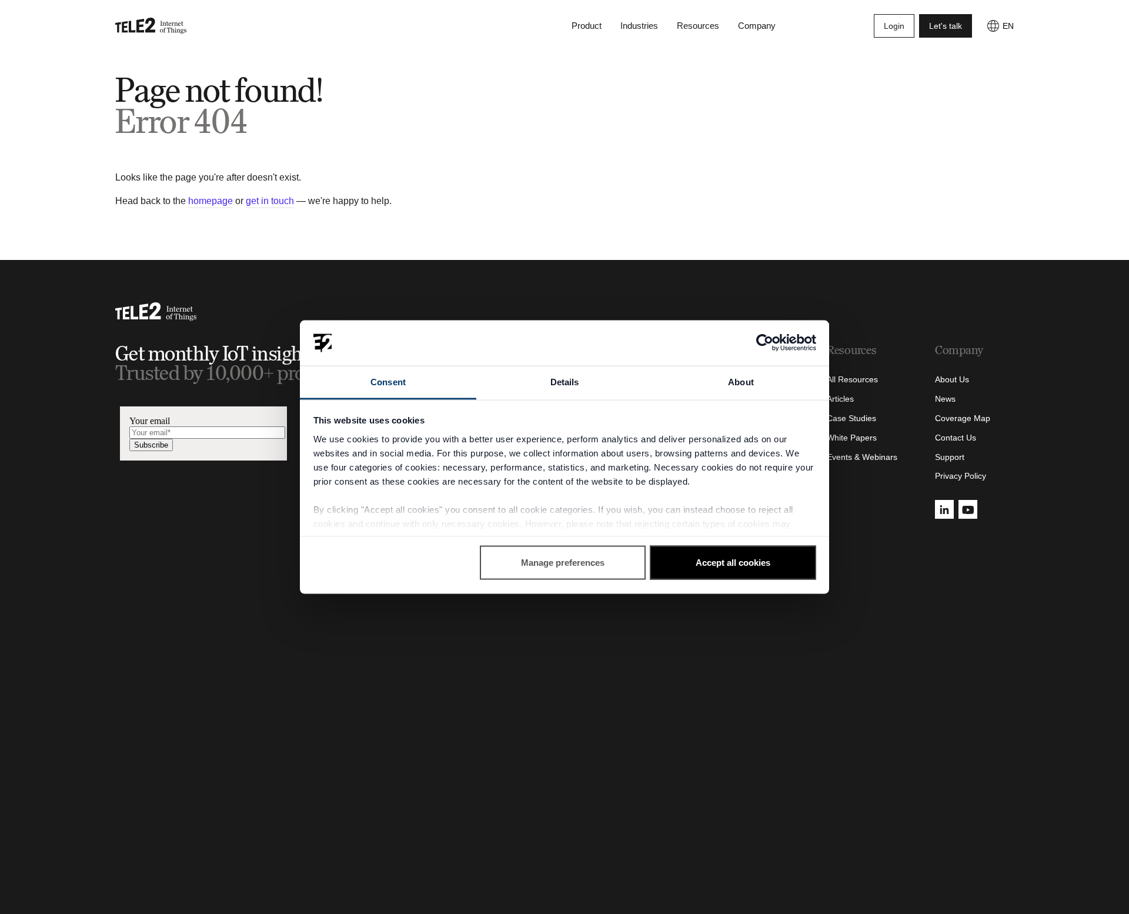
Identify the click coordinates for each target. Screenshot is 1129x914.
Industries (639, 26)
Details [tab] (564, 381)
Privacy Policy (960, 476)
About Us (952, 379)
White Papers (852, 437)
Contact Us (955, 437)
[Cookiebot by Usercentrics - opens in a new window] (764, 343)
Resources (698, 26)
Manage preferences (562, 563)
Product (587, 26)
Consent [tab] (388, 381)
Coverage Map (962, 418)
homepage (210, 201)
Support (949, 457)
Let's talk (945, 26)
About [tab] (741, 381)
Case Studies (851, 418)
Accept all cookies (733, 563)
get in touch (270, 201)
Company (757, 26)
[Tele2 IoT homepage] (151, 26)
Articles (840, 398)
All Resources (852, 379)
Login (894, 26)
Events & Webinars (862, 457)
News (945, 398)
